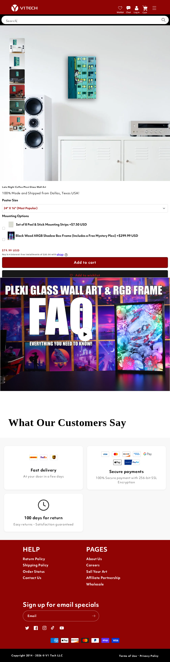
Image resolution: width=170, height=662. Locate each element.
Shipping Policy (36, 565)
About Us (94, 559)
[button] (154, 8)
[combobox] (85, 20)
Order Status (34, 571)
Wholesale (95, 584)
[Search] (164, 20)
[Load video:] (85, 334)
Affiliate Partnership (103, 578)
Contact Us (32, 578)
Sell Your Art (96, 571)
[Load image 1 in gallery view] (17, 46)
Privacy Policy (149, 656)
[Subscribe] (94, 616)
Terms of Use (128, 656)
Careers (93, 565)
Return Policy (34, 559)
